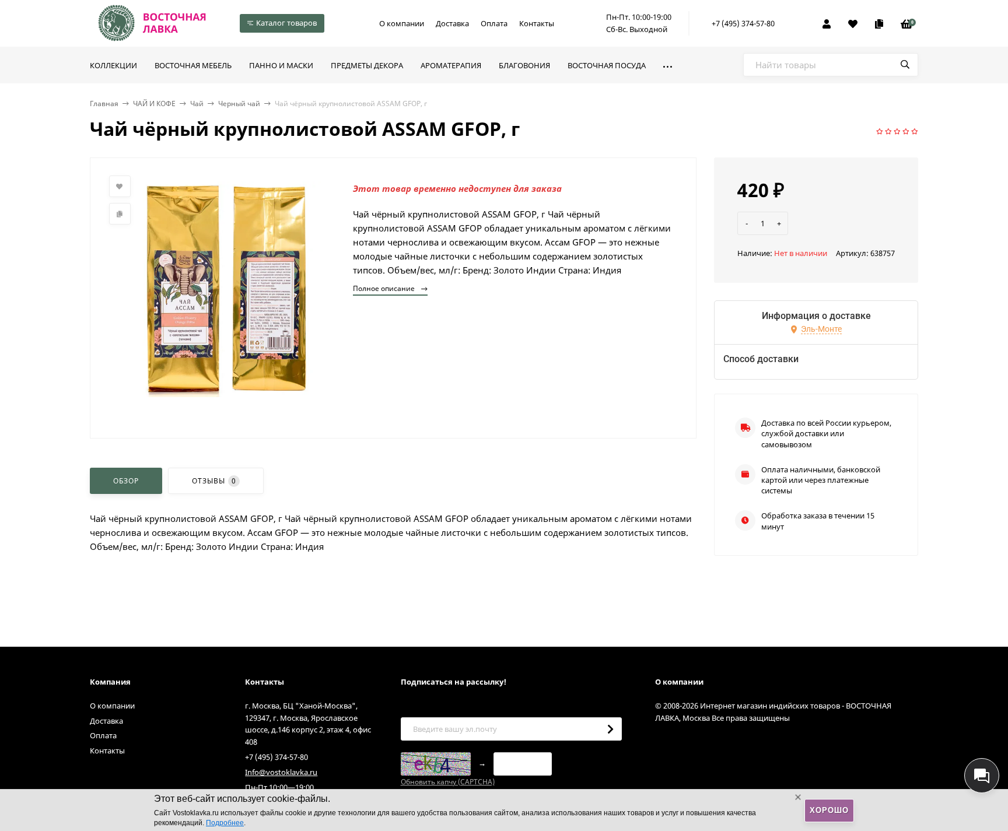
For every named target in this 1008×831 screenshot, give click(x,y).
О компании (401, 23)
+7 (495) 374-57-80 (743, 23)
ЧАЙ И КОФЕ (154, 103)
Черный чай (239, 103)
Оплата (494, 23)
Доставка (452, 23)
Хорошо (829, 810)
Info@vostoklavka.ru (281, 772)
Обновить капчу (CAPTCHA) (448, 782)
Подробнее (225, 823)
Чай (197, 103)
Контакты (536, 23)
